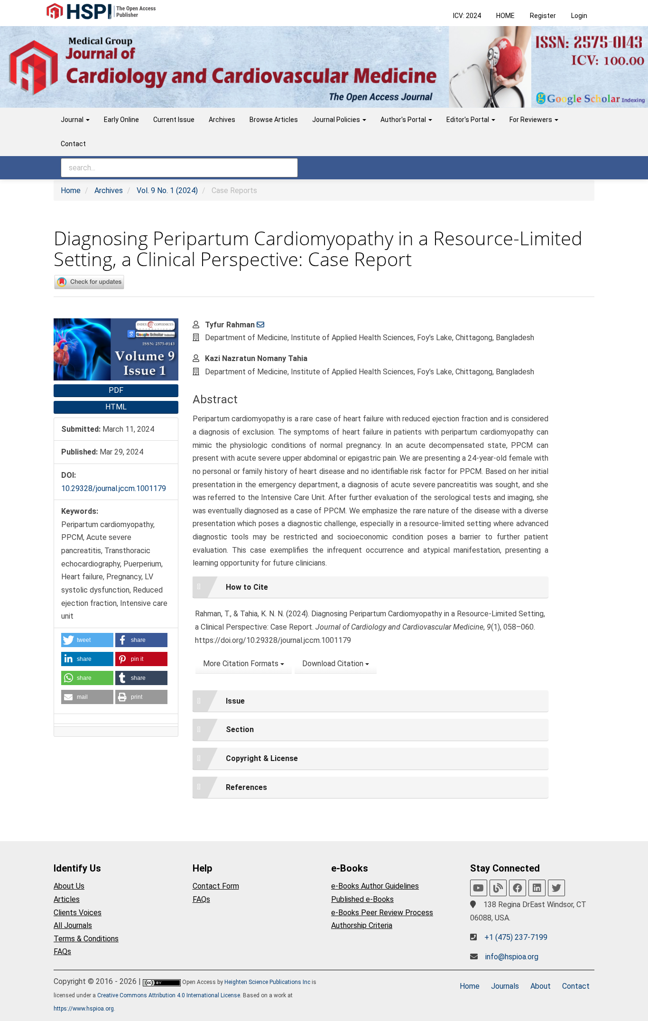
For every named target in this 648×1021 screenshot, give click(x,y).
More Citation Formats (241, 663)
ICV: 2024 (467, 15)
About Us (69, 886)
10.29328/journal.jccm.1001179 (113, 488)
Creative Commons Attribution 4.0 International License (168, 995)
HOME (505, 15)
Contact (73, 144)
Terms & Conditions (86, 938)
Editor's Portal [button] (468, 119)
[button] (87, 640)
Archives (222, 119)
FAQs (62, 951)
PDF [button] (116, 390)
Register (543, 15)
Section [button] (240, 729)
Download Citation (333, 663)
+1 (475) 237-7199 (515, 937)
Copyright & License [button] (262, 758)
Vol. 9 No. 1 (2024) (167, 190)
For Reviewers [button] (531, 119)
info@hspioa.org (511, 956)
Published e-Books (362, 899)
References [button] (246, 787)
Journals (505, 986)
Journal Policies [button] (336, 119)
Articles (67, 899)
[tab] (370, 587)
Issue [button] (235, 700)
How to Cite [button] (247, 587)
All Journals (73, 925)
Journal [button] (73, 119)
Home (71, 190)
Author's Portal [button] (403, 119)
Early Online (121, 119)
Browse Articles (274, 119)
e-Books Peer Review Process (382, 912)
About (540, 986)
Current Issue (173, 119)
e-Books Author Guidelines (375, 886)
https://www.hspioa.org (84, 1008)
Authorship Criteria (361, 925)
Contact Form (216, 886)
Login (579, 15)
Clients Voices (78, 912)
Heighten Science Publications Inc (267, 982)
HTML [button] (116, 406)
